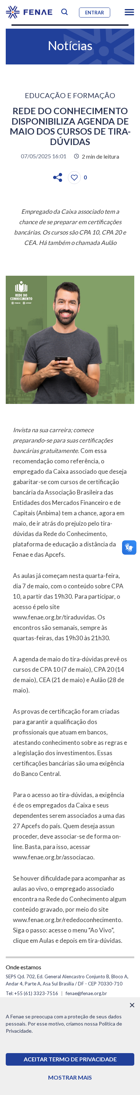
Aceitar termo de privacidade (70, 1059)
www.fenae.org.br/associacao (53, 857)
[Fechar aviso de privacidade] (132, 1005)
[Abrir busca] (64, 12)
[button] (129, 12)
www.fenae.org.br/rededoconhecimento (67, 919)
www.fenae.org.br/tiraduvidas (54, 617)
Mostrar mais (70, 1077)
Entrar (94, 12)
